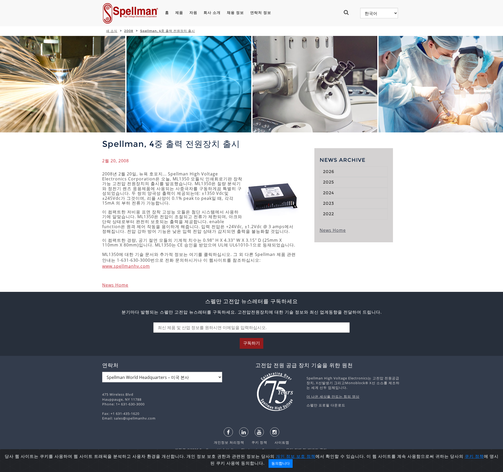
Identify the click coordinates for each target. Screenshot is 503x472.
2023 (328, 203)
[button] (348, 12)
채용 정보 (235, 12)
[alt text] (278, 391)
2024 (328, 192)
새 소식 (111, 31)
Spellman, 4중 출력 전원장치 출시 (167, 31)
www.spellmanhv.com (126, 266)
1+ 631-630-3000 (130, 404)
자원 (193, 12)
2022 (328, 213)
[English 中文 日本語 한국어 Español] (379, 13)
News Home (115, 285)
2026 (328, 171)
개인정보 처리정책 (229, 442)
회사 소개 (212, 12)
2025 (328, 182)
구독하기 (251, 343)
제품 (179, 12)
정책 (311, 456)
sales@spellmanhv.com (135, 418)
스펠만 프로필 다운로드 (326, 405)
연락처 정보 (260, 12)
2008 (128, 31)
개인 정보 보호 (291, 456)
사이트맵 (278, 442)
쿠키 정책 (256, 442)
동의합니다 (280, 463)
